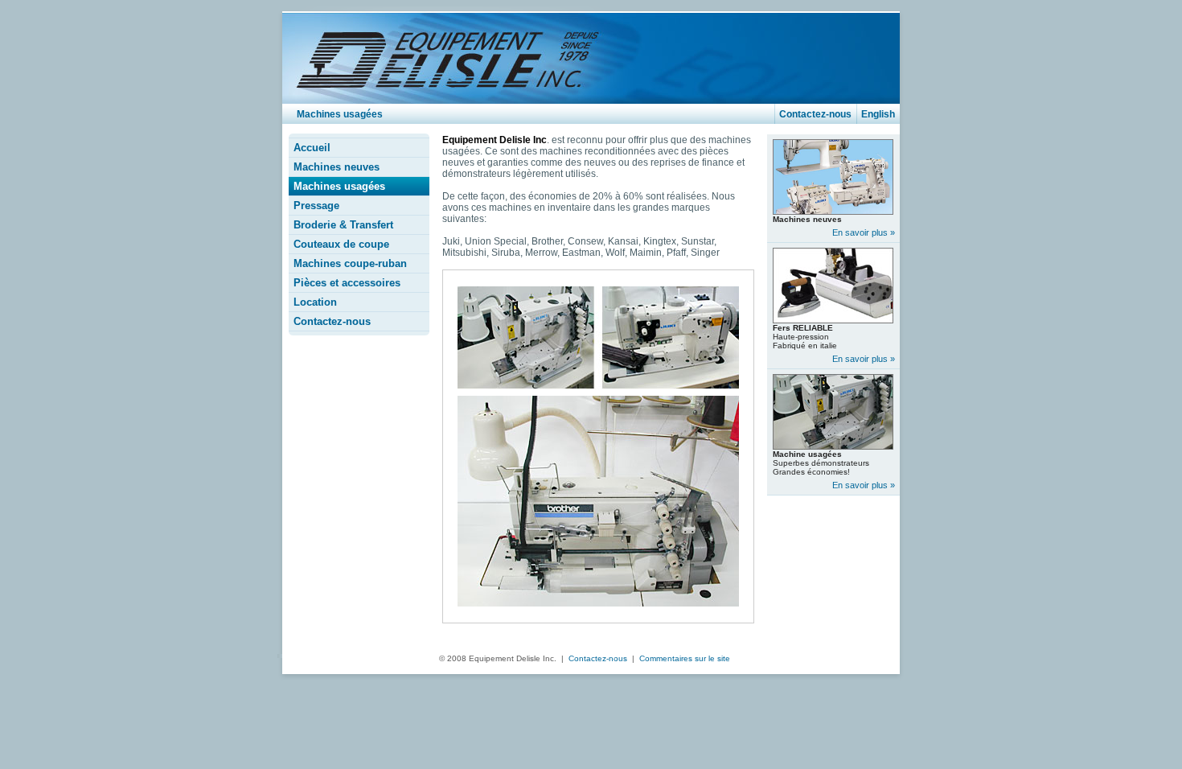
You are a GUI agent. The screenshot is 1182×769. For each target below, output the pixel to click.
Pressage (316, 205)
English (878, 114)
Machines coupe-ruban (350, 263)
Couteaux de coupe (341, 244)
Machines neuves (336, 167)
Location (315, 302)
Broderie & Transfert (343, 225)
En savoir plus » (863, 232)
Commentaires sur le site (684, 658)
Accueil (311, 148)
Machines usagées (339, 186)
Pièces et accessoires (346, 283)
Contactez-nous (815, 114)
